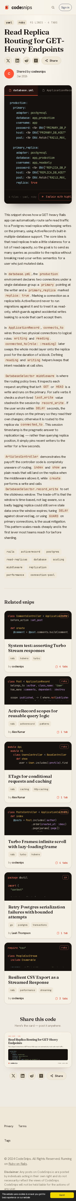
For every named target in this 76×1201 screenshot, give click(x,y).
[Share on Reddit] (26, 60)
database (40, 559)
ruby (22, 22)
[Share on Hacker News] (36, 60)
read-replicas (17, 559)
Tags (7, 1140)
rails (11, 551)
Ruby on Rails (17, 1164)
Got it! (62, 1195)
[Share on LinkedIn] (17, 60)
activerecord (30, 551)
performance (15, 575)
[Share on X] (8, 60)
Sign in (65, 7)
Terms (22, 1126)
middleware (15, 567)
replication (38, 567)
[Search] (53, 7)
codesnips (38, 71)
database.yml (23, 90)
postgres (52, 551)
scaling (58, 559)
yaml (9, 22)
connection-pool (43, 575)
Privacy (8, 1126)
